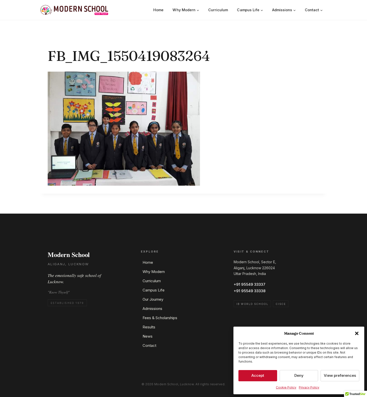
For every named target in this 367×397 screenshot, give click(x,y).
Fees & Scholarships (160, 317)
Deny (299, 375)
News (148, 336)
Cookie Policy (286, 387)
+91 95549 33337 (249, 284)
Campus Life (154, 290)
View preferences (340, 375)
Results (149, 327)
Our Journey (153, 299)
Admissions (152, 308)
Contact (149, 345)
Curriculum (218, 10)
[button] (356, 333)
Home (158, 10)
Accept (257, 375)
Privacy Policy (309, 387)
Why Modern (154, 271)
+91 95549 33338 (249, 290)
